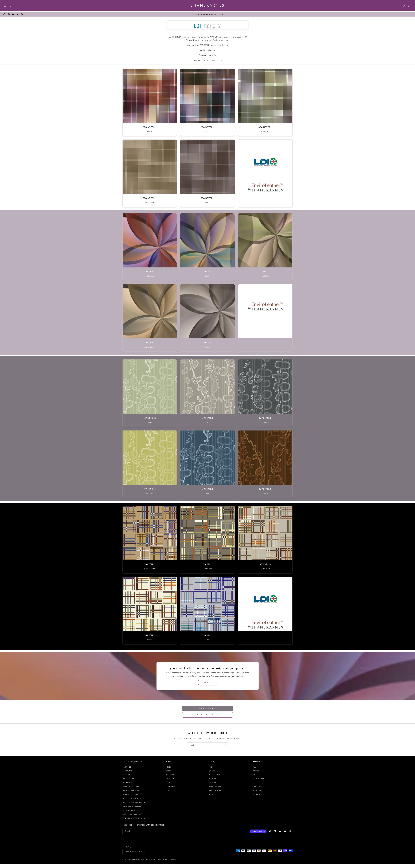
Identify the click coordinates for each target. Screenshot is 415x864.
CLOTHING (126, 767)
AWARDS (212, 783)
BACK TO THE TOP (207, 708)
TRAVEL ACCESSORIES (131, 798)
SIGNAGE (256, 794)
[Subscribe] (225, 745)
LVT (254, 775)
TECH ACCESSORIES (130, 791)
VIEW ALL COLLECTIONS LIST (134, 818)
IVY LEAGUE (207, 418)
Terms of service (162, 859)
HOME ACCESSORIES (131, 794)
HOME (168, 767)
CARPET (256, 771)
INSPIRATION (214, 775)
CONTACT (170, 791)
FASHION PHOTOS (216, 787)
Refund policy (150, 859)
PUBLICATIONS (215, 791)
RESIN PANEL (258, 791)
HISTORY (212, 779)
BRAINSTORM (149, 127)
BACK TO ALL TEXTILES (207, 715)
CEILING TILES (258, 779)
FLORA (149, 271)
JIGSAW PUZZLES (129, 783)
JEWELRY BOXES (129, 779)
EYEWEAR (126, 775)
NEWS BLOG (171, 787)
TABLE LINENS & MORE (131, 787)
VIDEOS (212, 794)
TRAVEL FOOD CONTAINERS (133, 802)
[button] (4, 5)
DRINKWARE (127, 771)
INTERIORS (170, 775)
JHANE (212, 771)
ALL (210, 767)
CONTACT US (207, 682)
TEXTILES (256, 783)
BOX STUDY (150, 564)
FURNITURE (257, 787)
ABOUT (168, 771)
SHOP (168, 783)
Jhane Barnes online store (136, 859)
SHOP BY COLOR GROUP (132, 814)
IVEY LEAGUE (149, 418)
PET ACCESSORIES (130, 810)
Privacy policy (173, 859)
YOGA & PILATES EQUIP (131, 806)
